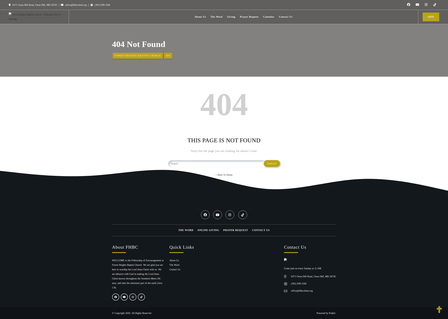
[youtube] (417, 4)
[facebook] (408, 4)
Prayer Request (235, 230)
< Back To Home (224, 175)
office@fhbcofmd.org (75, 5)
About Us (174, 260)
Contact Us (261, 230)
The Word (185, 230)
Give (431, 17)
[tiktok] (435, 4)
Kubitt (332, 313)
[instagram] (426, 4)
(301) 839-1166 (102, 5)
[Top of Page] (439, 310)
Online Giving (208, 230)
